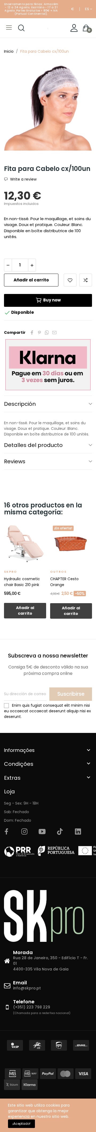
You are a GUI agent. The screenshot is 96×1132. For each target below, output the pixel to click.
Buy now (52, 300)
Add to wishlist (70, 280)
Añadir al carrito (31, 280)
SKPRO (10, 571)
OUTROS (58, 571)
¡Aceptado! (21, 1123)
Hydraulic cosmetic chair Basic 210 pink (22, 581)
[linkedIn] (78, 832)
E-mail (54, 332)
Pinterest (39, 332)
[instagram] (24, 832)
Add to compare (85, 280)
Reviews (14, 461)
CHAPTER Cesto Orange (64, 581)
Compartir (32, 332)
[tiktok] (60, 832)
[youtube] (42, 832)
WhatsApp (47, 332)
